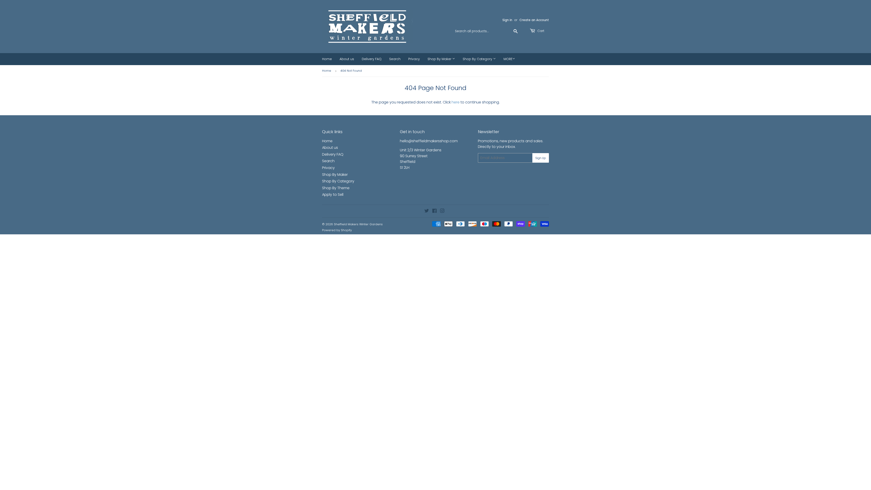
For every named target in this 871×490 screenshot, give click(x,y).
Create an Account (534, 20)
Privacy (414, 59)
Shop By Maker (440, 59)
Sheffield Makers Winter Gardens (358, 224)
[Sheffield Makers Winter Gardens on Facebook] (434, 211)
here (456, 102)
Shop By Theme (336, 188)
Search (395, 59)
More (508, 59)
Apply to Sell (332, 194)
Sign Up (540, 158)
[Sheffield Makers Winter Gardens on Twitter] (426, 211)
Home (327, 59)
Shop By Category (478, 59)
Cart (540, 31)
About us (347, 59)
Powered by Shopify (337, 230)
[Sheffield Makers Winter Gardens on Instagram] (442, 211)
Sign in (507, 20)
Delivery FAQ (372, 59)
